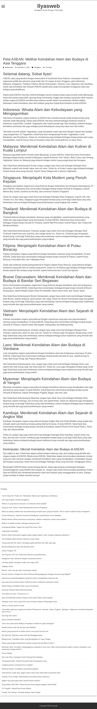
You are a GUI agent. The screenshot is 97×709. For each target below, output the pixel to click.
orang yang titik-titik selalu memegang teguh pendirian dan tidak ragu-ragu (29, 543)
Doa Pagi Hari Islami (9, 616)
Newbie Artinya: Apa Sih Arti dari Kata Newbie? (19, 627)
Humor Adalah (7, 653)
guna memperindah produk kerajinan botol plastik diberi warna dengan (27, 598)
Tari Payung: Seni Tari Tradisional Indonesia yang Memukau (24, 555)
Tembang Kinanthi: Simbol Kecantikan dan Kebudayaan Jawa (24, 661)
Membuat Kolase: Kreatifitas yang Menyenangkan (20, 669)
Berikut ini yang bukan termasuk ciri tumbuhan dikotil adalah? (24, 504)
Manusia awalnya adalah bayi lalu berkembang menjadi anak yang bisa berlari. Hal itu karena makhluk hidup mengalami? (46, 511)
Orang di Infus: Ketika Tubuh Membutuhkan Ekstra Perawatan (24, 508)
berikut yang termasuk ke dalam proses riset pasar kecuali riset (25, 631)
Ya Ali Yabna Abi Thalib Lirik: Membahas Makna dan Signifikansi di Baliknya (29, 496)
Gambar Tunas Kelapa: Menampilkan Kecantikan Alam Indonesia (25, 677)
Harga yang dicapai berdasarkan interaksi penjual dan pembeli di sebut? (28, 643)
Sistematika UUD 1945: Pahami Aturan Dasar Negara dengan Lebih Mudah (29, 684)
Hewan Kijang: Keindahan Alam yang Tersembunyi (20, 586)
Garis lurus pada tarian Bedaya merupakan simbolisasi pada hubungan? (28, 623)
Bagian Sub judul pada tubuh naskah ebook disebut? (21, 681)
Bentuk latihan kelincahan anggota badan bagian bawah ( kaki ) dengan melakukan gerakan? (35, 535)
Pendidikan (37, 67)
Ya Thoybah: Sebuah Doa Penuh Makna (16, 688)
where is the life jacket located (13, 606)
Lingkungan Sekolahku (10, 531)
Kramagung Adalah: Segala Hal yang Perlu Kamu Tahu (22, 527)
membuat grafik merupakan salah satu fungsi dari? (20, 562)
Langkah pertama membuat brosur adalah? (17, 665)
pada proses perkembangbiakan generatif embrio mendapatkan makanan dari (30, 578)
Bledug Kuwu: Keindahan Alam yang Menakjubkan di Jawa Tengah (26, 639)
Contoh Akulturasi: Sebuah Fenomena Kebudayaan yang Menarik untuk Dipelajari (31, 515)
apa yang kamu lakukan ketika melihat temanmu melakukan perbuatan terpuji (30, 582)
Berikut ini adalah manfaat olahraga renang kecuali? (21, 523)
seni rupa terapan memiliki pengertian (15, 500)
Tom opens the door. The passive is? (15, 594)
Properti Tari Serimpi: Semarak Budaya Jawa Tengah (21, 692)
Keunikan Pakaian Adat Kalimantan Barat (17, 590)
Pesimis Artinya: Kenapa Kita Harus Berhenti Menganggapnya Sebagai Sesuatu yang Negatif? (36, 574)
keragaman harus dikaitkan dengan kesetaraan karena (21, 558)
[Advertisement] (48, 31)
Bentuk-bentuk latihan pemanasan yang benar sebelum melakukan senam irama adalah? (34, 519)
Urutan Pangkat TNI (9, 551)
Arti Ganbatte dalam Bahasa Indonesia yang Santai (20, 539)
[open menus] (3, 7)
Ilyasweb (48, 6)
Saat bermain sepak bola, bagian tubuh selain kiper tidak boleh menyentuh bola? (31, 673)
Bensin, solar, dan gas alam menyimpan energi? (19, 570)
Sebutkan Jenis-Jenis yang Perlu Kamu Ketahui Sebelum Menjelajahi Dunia (29, 602)
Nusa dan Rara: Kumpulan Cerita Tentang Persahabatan (22, 657)
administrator (9, 67)
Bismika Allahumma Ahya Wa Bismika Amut (18, 547)
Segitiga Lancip (7, 566)
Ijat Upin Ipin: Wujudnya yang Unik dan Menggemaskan (22, 635)
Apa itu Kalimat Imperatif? (11, 620)
